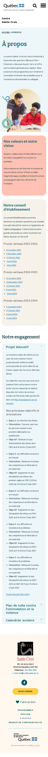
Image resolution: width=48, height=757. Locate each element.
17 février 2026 (13, 257)
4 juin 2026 (11, 265)
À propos (25, 718)
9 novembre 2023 (13, 307)
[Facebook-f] (24, 682)
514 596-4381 (31, 670)
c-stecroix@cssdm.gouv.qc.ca (25, 673)
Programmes (25, 710)
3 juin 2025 (12, 293)
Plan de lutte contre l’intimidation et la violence (21, 609)
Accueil (6, 32)
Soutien (25, 714)
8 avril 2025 (11, 290)
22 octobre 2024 (13, 278)
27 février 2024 (13, 310)
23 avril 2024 (11, 314)
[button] (43, 5)
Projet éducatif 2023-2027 (18, 594)
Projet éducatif (17, 347)
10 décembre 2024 (14, 282)
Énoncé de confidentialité (25, 722)
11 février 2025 (13, 286)
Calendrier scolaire (20, 620)
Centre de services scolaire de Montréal (19, 10)
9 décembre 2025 (13, 254)
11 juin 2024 (11, 318)
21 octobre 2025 (13, 250)
